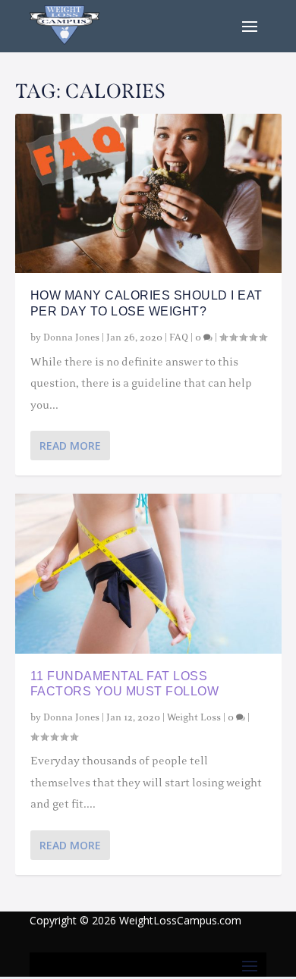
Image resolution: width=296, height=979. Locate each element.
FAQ (178, 337)
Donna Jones (71, 337)
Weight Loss (194, 717)
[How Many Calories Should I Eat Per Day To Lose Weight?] (148, 193)
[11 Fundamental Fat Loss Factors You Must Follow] (148, 573)
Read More (70, 445)
